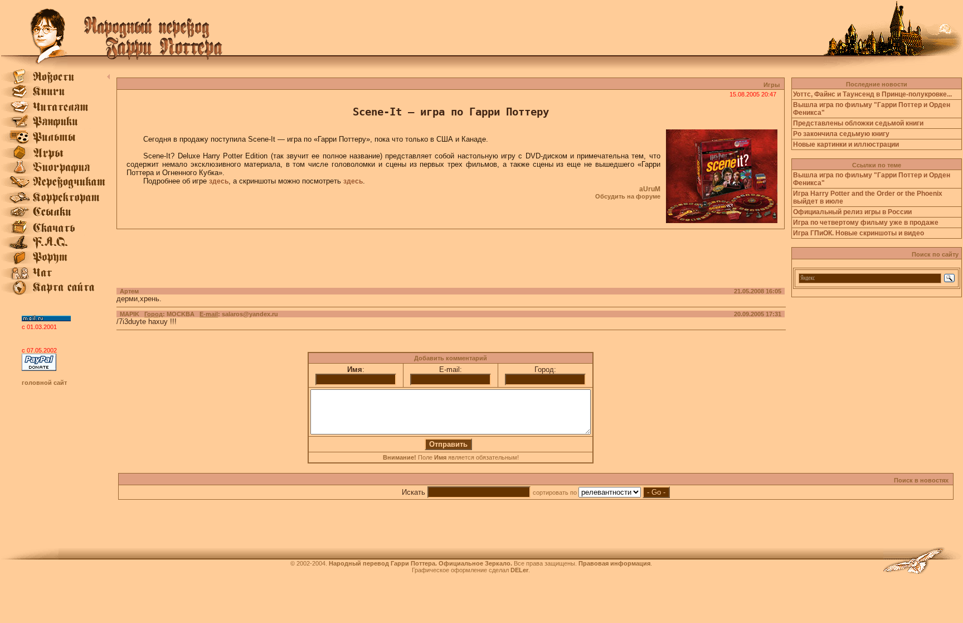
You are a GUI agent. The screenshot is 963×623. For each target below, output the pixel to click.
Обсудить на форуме (627, 196)
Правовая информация (614, 563)
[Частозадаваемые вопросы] (55, 248)
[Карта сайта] (55, 293)
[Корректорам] (55, 202)
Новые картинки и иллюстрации (846, 144)
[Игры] (55, 157)
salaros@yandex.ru (250, 314)
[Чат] (55, 278)
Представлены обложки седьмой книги (858, 123)
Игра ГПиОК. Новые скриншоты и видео (858, 233)
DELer (519, 570)
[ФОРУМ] (55, 263)
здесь (218, 181)
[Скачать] (55, 232)
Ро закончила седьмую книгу (841, 134)
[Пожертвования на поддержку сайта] (39, 369)
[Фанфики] (55, 127)
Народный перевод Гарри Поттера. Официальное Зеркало (419, 563)
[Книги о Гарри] (55, 97)
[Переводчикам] (55, 187)
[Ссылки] (55, 217)
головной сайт (44, 382)
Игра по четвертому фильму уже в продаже (865, 222)
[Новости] (55, 82)
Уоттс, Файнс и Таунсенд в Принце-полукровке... (872, 94)
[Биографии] (55, 172)
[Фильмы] (55, 142)
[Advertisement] (451, 254)
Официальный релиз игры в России (852, 212)
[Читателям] (55, 112)
